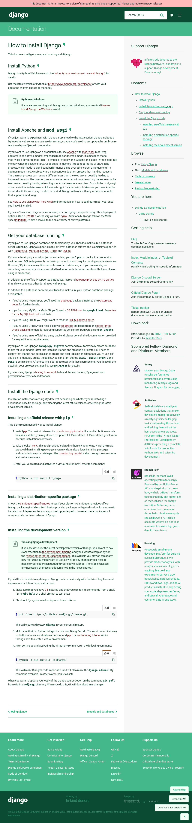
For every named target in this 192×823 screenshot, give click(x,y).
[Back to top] (184, 816)
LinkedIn (116, 773)
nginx (64, 216)
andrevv (157, 802)
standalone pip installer (69, 431)
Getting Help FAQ (90, 749)
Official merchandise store (157, 761)
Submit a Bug (55, 761)
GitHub (115, 749)
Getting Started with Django (24, 755)
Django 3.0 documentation (150, 207)
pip (25, 431)
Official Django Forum (145, 292)
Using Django (18, 711)
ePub (173, 334)
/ (106, 471)
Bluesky (115, 767)
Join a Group (54, 749)
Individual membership (60, 773)
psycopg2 (66, 300)
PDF (166, 334)
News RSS (117, 779)
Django (18, 15)
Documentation (27, 28)
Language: (179, 798)
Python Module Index (147, 188)
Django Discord (89, 755)
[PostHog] (136, 551)
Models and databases (101, 711)
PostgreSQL (21, 250)
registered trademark (102, 812)
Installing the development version (162, 145)
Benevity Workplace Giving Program (163, 767)
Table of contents (145, 176)
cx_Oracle (67, 325)
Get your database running (154, 112)
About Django (16, 749)
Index (134, 257)
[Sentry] (136, 372)
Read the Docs (154, 338)
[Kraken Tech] (136, 478)
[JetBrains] (136, 408)
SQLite (66, 250)
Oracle (53, 250)
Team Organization (19, 761)
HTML (158, 334)
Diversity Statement (19, 779)
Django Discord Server (146, 277)
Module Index (149, 257)
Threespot (133, 802)
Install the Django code (152, 118)
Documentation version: (172, 807)
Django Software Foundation (25, 767)
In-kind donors (77, 800)
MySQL (44, 250)
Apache (71, 151)
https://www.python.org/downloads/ (70, 83)
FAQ (134, 239)
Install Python (147, 100)
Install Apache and (156, 106)
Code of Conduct (18, 773)
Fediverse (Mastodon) (124, 761)
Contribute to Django (59, 755)
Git (46, 589)
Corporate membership (155, 755)
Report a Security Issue (60, 767)
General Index (143, 182)
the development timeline (56, 551)
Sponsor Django (151, 749)
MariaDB (34, 250)
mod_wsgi (88, 151)
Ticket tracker (140, 308)
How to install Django (147, 94)
